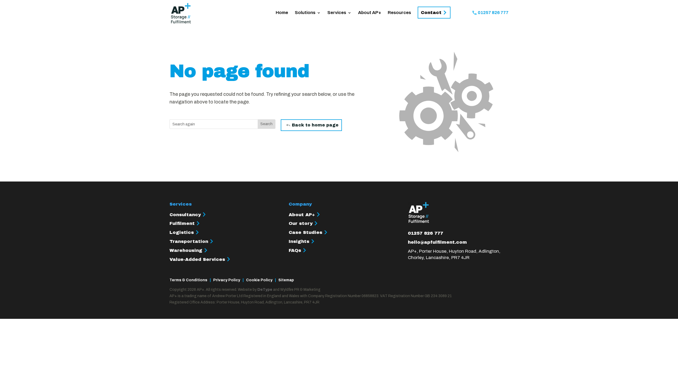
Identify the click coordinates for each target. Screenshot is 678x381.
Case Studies (305, 232)
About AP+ (369, 13)
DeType (264, 290)
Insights (299, 241)
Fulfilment (182, 223)
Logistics (182, 232)
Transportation (189, 241)
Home (282, 13)
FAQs (295, 250)
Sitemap (286, 280)
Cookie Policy (259, 280)
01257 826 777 (493, 13)
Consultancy (185, 214)
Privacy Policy (226, 280)
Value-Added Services (197, 259)
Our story (301, 223)
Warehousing (186, 250)
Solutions (305, 13)
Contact (431, 12)
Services (336, 13)
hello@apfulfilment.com (437, 242)
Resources (399, 13)
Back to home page (315, 125)
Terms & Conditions (188, 280)
